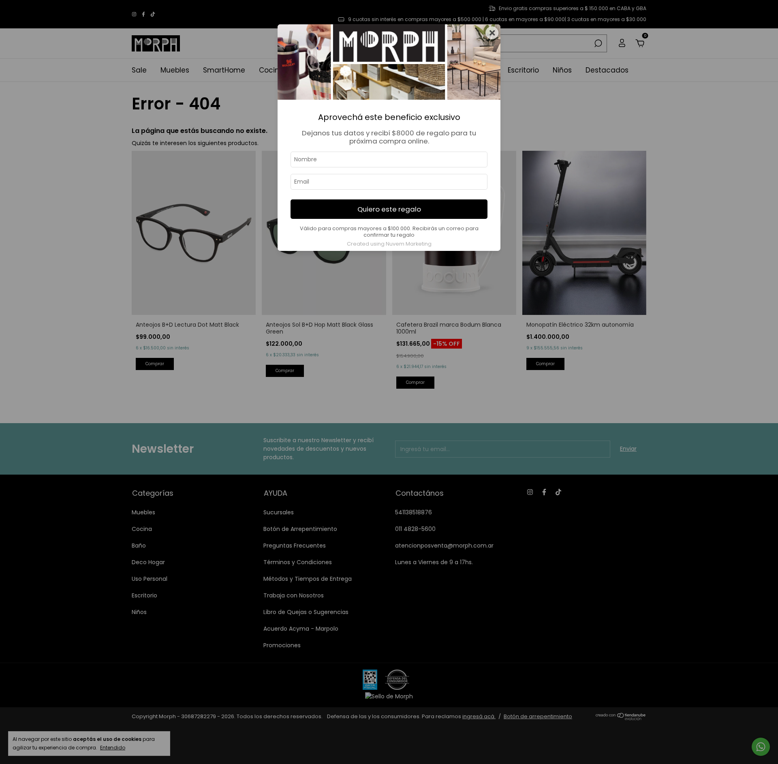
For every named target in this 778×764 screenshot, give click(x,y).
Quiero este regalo (389, 209)
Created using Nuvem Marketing (389, 243)
